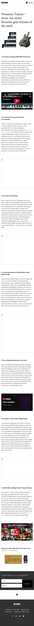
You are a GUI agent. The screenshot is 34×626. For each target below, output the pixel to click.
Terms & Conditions (21, 612)
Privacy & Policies (12, 609)
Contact (8, 612)
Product (4, 10)
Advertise (25, 609)
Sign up (27, 584)
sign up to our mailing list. (9, 550)
